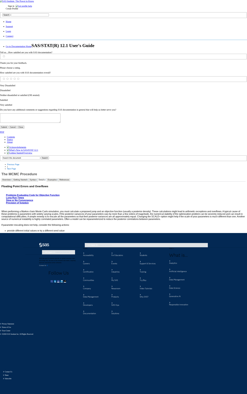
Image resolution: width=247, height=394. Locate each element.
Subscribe (8, 379)
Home (8, 21)
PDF (2, 132)
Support (9, 26)
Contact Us (8, 372)
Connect (9, 36)
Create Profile (12, 8)
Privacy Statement (8, 324)
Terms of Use (6, 327)
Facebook (52, 281)
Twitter (55, 281)
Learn (8, 31)
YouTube (61, 281)
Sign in (11, 6)
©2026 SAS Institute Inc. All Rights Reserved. (18, 334)
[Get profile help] (24, 6)
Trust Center (6, 331)
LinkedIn (58, 281)
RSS (65, 281)
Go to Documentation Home (18, 46)
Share (7, 375)
